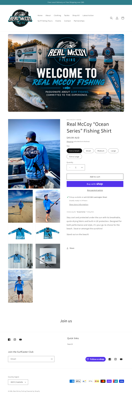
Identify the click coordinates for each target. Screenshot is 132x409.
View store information (78, 204)
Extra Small (74, 151)
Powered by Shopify (33, 391)
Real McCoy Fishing (19, 391)
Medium (100, 151)
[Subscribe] (51, 359)
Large (113, 151)
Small (88, 151)
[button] (111, 18)
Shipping (70, 141)
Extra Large (74, 156)
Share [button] (72, 248)
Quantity (70, 162)
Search (70, 344)
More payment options (95, 190)
